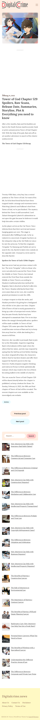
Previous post (20, 413)
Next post (20, 421)
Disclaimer (26, 703)
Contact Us (15, 703)
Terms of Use (20, 706)
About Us (5, 703)
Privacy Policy (7, 706)
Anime (6, 402)
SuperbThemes (33, 717)
